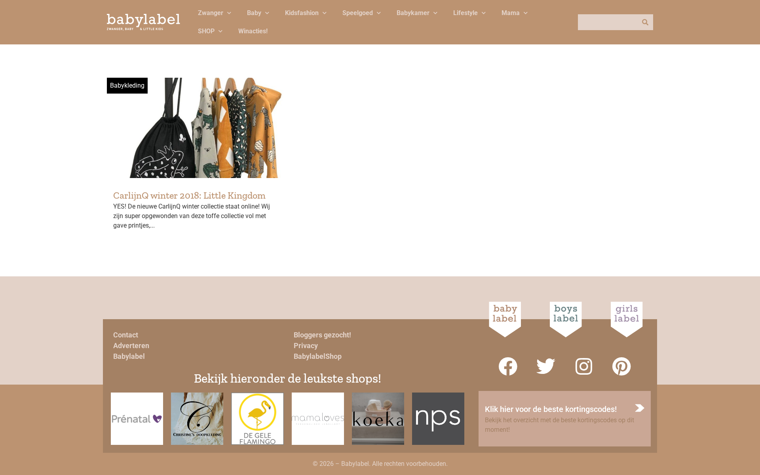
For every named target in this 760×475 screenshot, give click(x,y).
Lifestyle (465, 13)
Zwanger (210, 13)
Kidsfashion (302, 13)
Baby (254, 13)
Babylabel (129, 356)
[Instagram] (583, 366)
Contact (125, 335)
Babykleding (127, 85)
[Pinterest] (621, 366)
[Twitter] (545, 366)
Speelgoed (357, 13)
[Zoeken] (645, 22)
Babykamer (413, 13)
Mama (511, 13)
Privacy (306, 345)
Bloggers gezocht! (322, 335)
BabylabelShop (318, 356)
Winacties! (253, 31)
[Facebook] (507, 366)
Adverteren (131, 345)
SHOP (206, 31)
